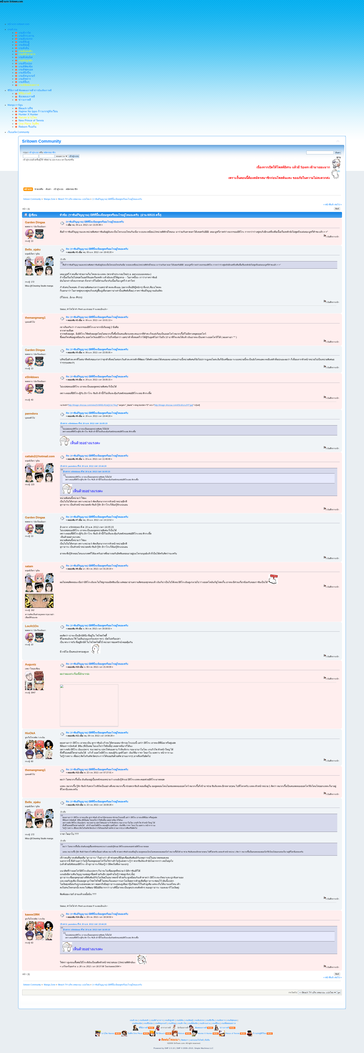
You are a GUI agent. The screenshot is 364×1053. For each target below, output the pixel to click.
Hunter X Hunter (27, 114)
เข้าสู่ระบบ (34, 152)
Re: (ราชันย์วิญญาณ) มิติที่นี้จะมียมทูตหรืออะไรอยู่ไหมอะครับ (97, 249)
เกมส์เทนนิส (25, 57)
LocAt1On (31, 626)
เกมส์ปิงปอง (24, 63)
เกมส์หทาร (24, 78)
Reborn (181, 1033)
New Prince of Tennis (30, 120)
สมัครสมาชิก (50, 152)
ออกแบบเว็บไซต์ (196, 1040)
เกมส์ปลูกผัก (170, 1020)
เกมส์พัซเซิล (25, 66)
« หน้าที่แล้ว (328, 204)
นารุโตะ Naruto (107, 1033)
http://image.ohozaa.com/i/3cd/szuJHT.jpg (173, 405)
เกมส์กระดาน (25, 35)
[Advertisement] (69, 11)
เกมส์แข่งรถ (24, 38)
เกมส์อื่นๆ (23, 81)
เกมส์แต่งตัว (144, 1020)
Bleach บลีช (25, 108)
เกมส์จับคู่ (23, 41)
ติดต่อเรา (184, 1040)
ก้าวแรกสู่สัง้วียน (259, 1033)
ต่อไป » (338, 204)
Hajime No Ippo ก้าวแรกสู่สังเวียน (37, 111)
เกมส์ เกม (134, 1020)
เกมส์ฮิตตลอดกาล (228, 1023)
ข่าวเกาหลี (24, 99)
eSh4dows (32, 377)
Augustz (30, 664)
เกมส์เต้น (23, 48)
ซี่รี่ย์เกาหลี (143, 1028)
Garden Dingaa (35, 222)
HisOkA (30, 733)
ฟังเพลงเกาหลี (26, 96)
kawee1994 (32, 914)
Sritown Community (41, 141)
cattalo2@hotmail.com (40, 456)
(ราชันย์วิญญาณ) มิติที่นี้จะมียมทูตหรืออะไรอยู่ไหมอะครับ (95, 221)
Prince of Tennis (232, 1033)
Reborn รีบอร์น (26, 126)
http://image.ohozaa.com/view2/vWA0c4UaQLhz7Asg (93, 405)
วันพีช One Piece (135, 1033)
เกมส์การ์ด (24, 32)
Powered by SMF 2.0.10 (164, 1048)
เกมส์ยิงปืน (24, 72)
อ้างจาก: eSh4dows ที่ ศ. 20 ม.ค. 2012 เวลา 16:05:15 (83, 423)
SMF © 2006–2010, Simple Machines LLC (195, 1048)
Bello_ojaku (33, 249)
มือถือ (207, 1040)
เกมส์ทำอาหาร (157, 1020)
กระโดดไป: (293, 992)
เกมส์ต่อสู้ (23, 44)
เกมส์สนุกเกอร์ (26, 75)
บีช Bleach (160, 1033)
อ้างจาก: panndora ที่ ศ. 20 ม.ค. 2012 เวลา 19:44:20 (83, 466)
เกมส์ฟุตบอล (25, 69)
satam (29, 566)
